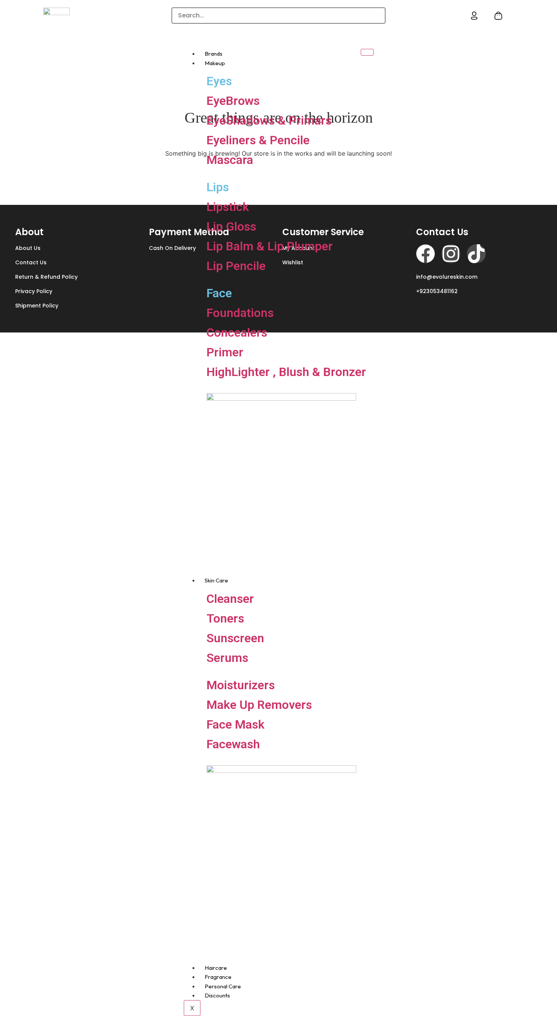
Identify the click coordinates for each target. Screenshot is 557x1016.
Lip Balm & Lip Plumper (270, 246)
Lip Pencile (236, 266)
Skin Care (216, 580)
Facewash (233, 744)
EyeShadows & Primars (269, 120)
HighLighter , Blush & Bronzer (286, 372)
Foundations (240, 313)
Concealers (237, 332)
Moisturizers (241, 685)
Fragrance (218, 976)
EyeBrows (233, 101)
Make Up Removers (259, 705)
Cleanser (230, 598)
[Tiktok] (476, 253)
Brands (213, 53)
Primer (225, 352)
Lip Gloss (231, 226)
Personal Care (223, 986)
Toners (225, 618)
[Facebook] (425, 253)
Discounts (217, 995)
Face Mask (235, 724)
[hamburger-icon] (367, 52)
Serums (227, 658)
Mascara (230, 160)
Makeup (215, 63)
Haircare (216, 967)
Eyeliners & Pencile (258, 140)
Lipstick (228, 207)
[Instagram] (450, 253)
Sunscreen (235, 638)
